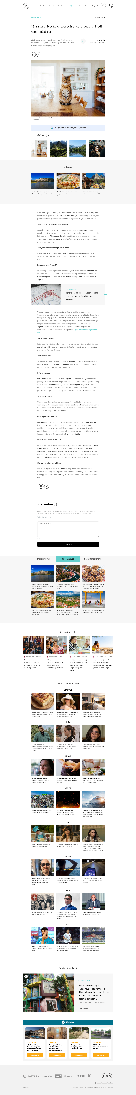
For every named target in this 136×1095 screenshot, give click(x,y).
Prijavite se (68, 544)
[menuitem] (110, 5)
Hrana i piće (40, 6)
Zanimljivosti (71, 6)
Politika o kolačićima (108, 1087)
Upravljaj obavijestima (105, 1083)
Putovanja (51, 6)
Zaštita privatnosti (98, 1087)
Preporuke (95, 6)
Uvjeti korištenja (89, 1087)
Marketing (81, 1087)
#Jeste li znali (100, 18)
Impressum (75, 1087)
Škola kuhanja (84, 6)
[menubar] (110, 5)
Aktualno (60, 6)
